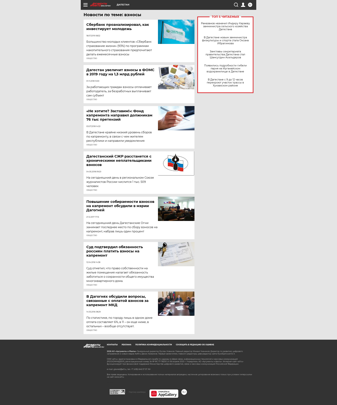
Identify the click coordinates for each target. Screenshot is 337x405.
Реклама (126, 345)
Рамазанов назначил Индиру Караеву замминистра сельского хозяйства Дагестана (225, 26)
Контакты (112, 345)
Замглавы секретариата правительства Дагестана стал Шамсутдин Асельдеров (225, 54)
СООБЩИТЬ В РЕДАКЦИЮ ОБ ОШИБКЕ (195, 345)
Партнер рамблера (137, 392)
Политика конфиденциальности (153, 345)
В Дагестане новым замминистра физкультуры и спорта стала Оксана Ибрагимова (225, 40)
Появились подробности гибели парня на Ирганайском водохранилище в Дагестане (225, 68)
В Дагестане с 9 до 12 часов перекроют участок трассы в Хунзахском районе (225, 82)
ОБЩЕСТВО (91, 58)
